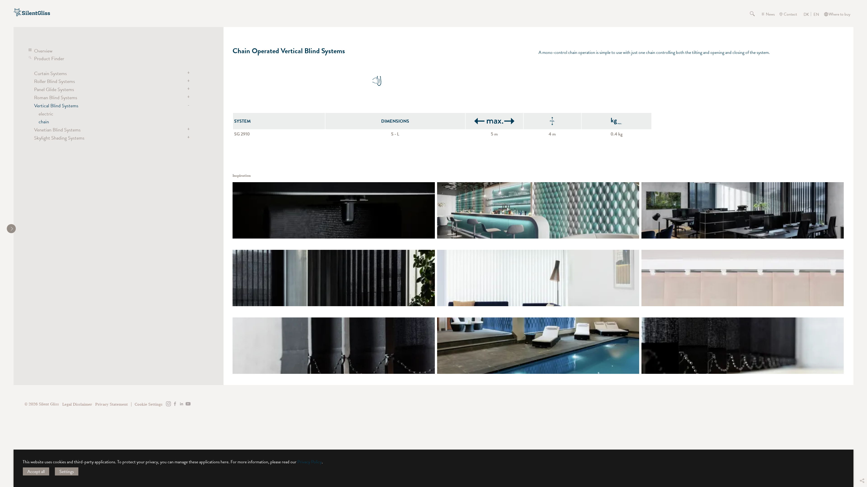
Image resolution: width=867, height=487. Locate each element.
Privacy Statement (111, 404)
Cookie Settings (149, 404)
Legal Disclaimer (77, 404)
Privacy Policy (309, 461)
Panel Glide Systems (54, 89)
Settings (66, 471)
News (770, 14)
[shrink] (11, 228)
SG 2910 (242, 134)
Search (755, 14)
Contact (790, 14)
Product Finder (49, 58)
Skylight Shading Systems (59, 138)
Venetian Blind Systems (57, 129)
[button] (861, 447)
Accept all (36, 471)
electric (46, 113)
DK (806, 14)
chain (44, 121)
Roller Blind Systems (54, 81)
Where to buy (839, 14)
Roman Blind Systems (55, 97)
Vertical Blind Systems (56, 105)
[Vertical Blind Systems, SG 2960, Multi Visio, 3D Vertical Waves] (538, 210)
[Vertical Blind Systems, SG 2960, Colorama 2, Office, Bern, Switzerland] (334, 210)
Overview (43, 51)
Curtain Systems (50, 73)
